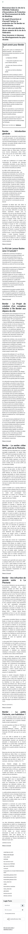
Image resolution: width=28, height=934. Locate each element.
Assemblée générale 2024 (10, 877)
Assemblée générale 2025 (10, 879)
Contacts (6, 868)
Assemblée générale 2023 (10, 875)
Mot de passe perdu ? (9, 927)
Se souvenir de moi (10, 913)
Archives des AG (8, 893)
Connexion (7, 924)
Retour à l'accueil (6, 244)
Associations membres (9, 886)
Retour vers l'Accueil (9, 854)
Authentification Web (15, 919)
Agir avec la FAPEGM (9, 866)
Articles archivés (8, 895)
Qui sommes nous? (8, 861)
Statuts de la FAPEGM (9, 864)
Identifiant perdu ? (8, 929)
